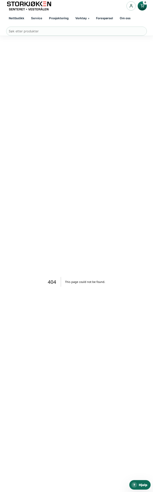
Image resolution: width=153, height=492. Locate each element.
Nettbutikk (16, 18)
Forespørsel (104, 18)
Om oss (125, 18)
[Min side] (131, 6)
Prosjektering (59, 18)
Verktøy (81, 18)
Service (36, 18)
